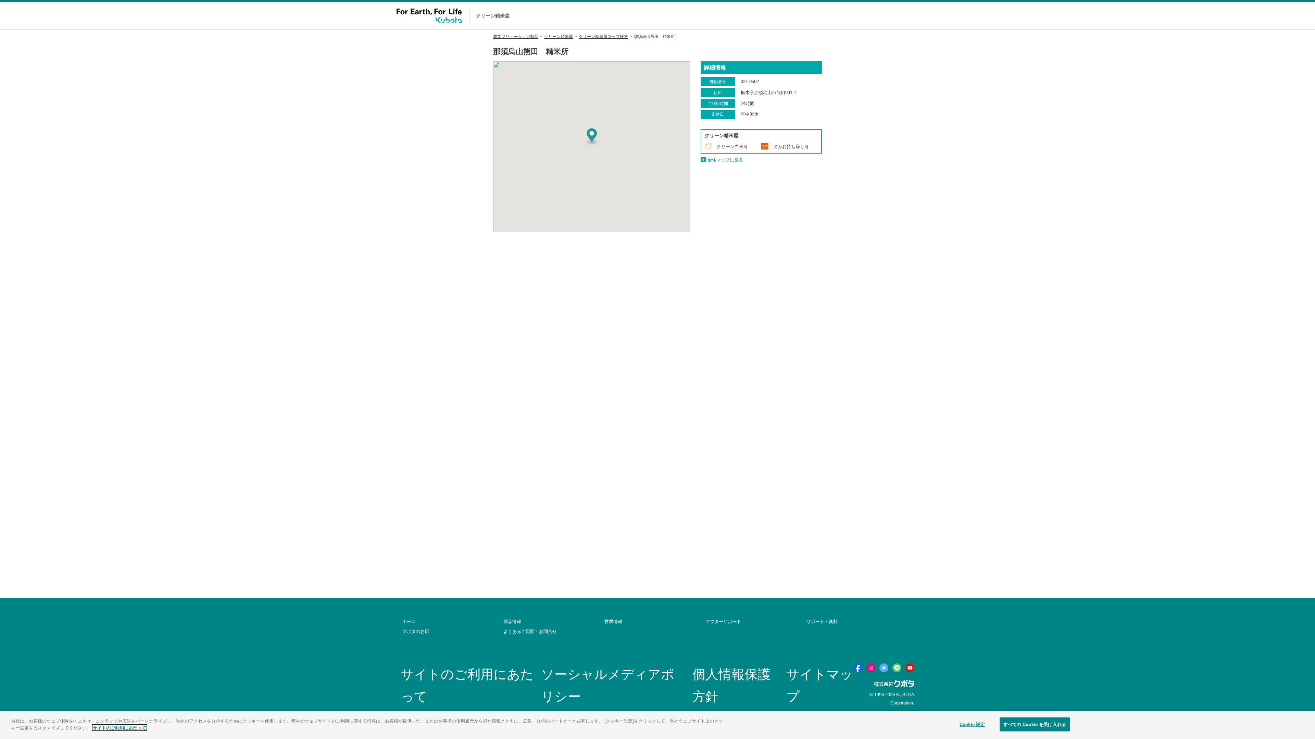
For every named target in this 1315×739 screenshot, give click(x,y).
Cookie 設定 (972, 724)
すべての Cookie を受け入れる (1034, 724)
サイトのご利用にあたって (119, 727)
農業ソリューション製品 (515, 36)
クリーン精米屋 (558, 36)
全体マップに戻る (725, 160)
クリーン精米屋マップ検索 (603, 36)
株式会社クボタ (894, 683)
